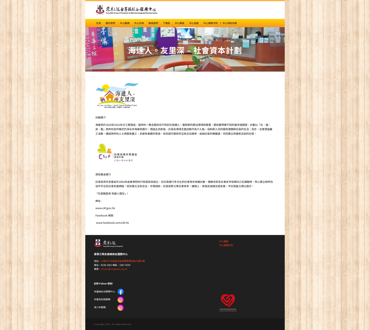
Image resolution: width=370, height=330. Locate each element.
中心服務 (125, 23)
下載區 (166, 23)
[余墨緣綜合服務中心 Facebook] (120, 291)
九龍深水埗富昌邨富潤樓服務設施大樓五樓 (123, 261)
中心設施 (194, 23)
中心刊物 (139, 23)
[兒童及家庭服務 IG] (120, 299)
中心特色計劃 (230, 23)
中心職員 (179, 23)
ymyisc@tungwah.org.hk (114, 269)
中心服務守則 (211, 23)
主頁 (98, 23)
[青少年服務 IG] (120, 307)
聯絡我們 (153, 23)
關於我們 (110, 23)
